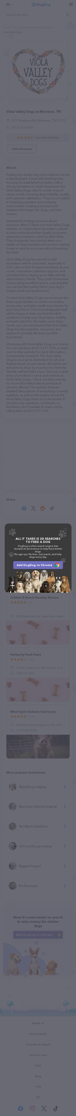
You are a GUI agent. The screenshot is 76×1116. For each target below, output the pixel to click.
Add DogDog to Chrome (34, 565)
